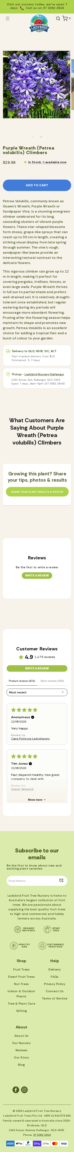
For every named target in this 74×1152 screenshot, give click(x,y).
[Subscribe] (61, 881)
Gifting (21, 1011)
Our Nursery (21, 1043)
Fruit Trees (21, 969)
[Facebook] (16, 1089)
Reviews (22, 1050)
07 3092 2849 (42, 1135)
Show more (35, 799)
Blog (21, 1065)
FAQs (54, 977)
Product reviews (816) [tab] (22, 680)
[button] (7, 18)
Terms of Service (54, 998)
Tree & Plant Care (21, 1004)
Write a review (37, 575)
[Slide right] (41, 137)
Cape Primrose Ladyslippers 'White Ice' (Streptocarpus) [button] (30, 738)
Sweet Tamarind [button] (22, 789)
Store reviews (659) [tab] (52, 680)
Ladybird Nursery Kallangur (44, 374)
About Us (21, 1036)
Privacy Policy (54, 984)
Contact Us (55, 991)
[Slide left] (33, 137)
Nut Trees (21, 984)
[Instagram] (24, 1089)
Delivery (54, 969)
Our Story (21, 1057)
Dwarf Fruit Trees (21, 977)
